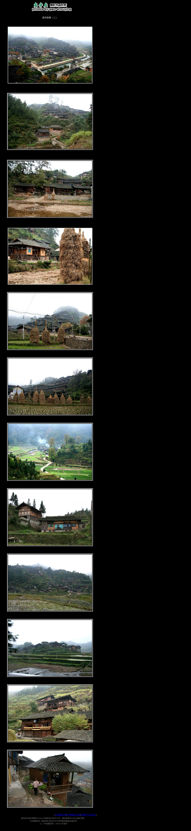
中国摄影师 (60, 815)
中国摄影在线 (73, 815)
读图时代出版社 (88, 815)
